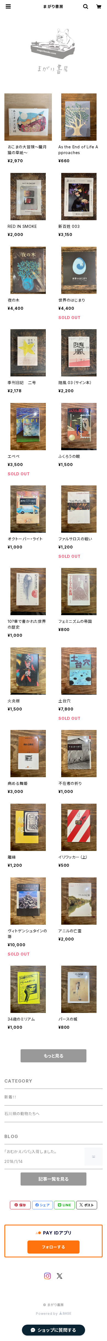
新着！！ (10, 1097)
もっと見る (53, 1056)
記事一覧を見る (53, 1179)
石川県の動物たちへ (22, 1113)
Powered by (47, 1313)
